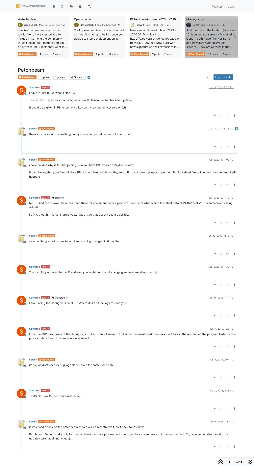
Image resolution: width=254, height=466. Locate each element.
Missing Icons (195, 19)
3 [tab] (127, 63)
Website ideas (27, 19)
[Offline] (23, 131)
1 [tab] (115, 63)
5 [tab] (139, 63)
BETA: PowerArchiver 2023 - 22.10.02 (155, 19)
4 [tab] (133, 63)
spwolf (140, 24)
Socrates (34, 87)
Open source (82, 19)
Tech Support (28, 54)
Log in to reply (223, 77)
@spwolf (59, 197)
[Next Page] (235, 38)
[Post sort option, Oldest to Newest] (208, 77)
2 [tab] (121, 63)
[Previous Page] (19, 38)
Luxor (196, 24)
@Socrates (60, 297)
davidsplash (31, 24)
